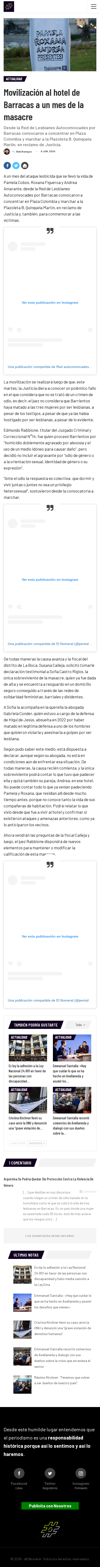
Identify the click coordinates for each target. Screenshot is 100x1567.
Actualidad (14, 79)
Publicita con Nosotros (50, 1505)
